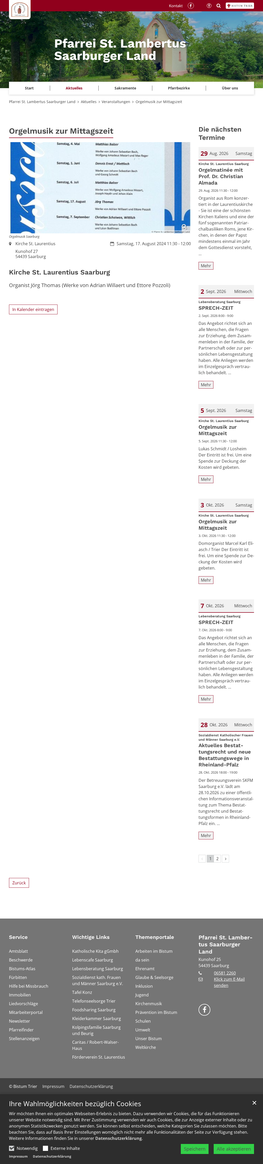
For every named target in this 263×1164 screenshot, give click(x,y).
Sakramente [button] (125, 88)
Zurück (19, 883)
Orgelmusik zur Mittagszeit (159, 101)
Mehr (206, 266)
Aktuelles (89, 101)
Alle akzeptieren (234, 1149)
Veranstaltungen (116, 101)
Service (18, 937)
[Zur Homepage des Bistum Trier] (240, 6)
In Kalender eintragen (33, 309)
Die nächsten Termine (220, 133)
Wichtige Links (91, 937)
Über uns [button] (230, 88)
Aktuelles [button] (74, 88)
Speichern (194, 1149)
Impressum (18, 1156)
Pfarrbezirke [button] (179, 88)
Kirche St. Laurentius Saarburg (59, 272)
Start (29, 88)
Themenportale (154, 937)
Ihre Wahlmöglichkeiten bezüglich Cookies (75, 1103)
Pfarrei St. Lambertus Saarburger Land (42, 101)
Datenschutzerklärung (118, 1138)
